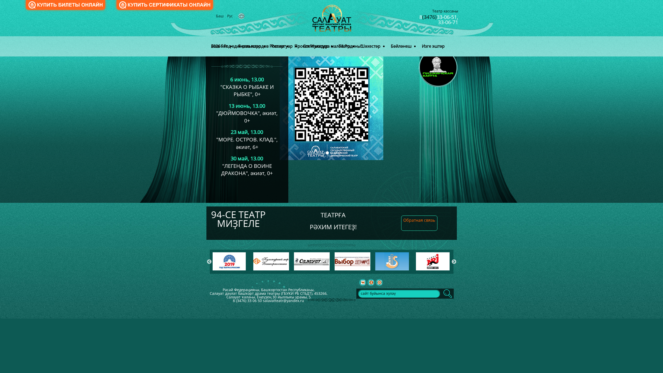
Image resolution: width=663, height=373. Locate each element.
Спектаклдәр (315, 46)
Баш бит (219, 46)
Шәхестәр (370, 46)
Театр (344, 46)
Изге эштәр (433, 46)
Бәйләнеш (401, 46)
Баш (220, 15)
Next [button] (454, 261)
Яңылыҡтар (249, 46)
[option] (231, 261)
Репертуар (282, 46)
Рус (230, 15)
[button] (406, 129)
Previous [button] (209, 261)
